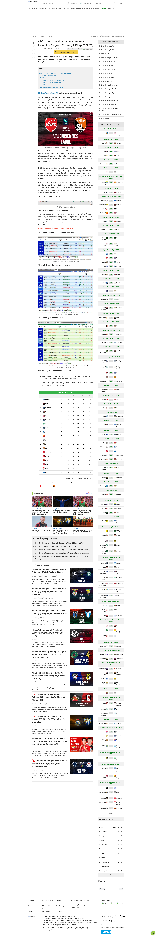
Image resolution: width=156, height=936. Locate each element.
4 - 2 (111, 551)
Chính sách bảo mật (90, 906)
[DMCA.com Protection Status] (106, 933)
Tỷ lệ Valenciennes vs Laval (48, 75)
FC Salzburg (102, 541)
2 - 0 (111, 407)
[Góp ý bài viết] (33, 54)
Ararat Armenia (103, 769)
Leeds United (102, 204)
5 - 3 (111, 626)
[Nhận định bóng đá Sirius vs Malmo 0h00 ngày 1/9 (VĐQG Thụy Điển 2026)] (81, 616)
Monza (104, 508)
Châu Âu (54, 8)
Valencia (118, 143)
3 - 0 (111, 541)
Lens (117, 486)
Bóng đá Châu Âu (47, 906)
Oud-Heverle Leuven (102, 244)
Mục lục (42, 69)
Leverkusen (119, 442)
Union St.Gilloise (103, 351)
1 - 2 (111, 577)
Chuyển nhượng (94, 8)
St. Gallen (103, 630)
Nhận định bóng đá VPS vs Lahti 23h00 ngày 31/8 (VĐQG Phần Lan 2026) (47, 633)
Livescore (59, 911)
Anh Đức (70, 478)
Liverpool (103, 367)
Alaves (104, 434)
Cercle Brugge (104, 238)
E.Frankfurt (119, 459)
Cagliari (104, 151)
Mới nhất (72, 3)
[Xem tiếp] (111, 875)
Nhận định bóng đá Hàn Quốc (109, 97)
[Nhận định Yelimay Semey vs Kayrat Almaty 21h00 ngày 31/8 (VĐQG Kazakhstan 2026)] (81, 657)
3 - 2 (111, 389)
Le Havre (118, 266)
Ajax (104, 626)
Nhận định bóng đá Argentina (108, 93)
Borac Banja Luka (102, 673)
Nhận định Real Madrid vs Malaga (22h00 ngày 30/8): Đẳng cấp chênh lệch (48, 719)
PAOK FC (118, 567)
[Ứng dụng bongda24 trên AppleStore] (120, 903)
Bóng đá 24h (94, 36)
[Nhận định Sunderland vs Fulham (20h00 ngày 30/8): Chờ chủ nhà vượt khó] (81, 700)
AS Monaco (102, 163)
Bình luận (85, 8)
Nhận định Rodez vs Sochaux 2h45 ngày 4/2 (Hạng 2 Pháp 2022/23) (59, 543)
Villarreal (118, 434)
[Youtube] (124, 916)
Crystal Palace (104, 361)
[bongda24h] (29, 8)
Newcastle (119, 381)
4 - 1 (111, 571)
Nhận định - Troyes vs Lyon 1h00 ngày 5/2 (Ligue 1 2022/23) (56, 546)
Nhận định (104, 8)
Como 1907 (119, 342)
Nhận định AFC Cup (105, 118)
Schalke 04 (119, 334)
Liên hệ (105, 921)
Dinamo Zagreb (118, 741)
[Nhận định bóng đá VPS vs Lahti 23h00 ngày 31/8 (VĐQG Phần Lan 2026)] (81, 636)
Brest (104, 258)
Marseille (118, 163)
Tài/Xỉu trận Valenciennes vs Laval (50, 78)
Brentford (118, 204)
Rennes (104, 326)
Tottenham (103, 381)
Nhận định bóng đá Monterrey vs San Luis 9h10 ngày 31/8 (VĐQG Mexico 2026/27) (49, 763)
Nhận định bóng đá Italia (107, 65)
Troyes (118, 262)
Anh (46, 8)
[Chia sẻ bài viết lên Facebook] (33, 42)
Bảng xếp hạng (106, 819)
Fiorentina (103, 504)
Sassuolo (103, 512)
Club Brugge (119, 283)
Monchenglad (119, 455)
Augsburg (103, 334)
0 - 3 (111, 703)
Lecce (104, 192)
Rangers (118, 788)
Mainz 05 (103, 451)
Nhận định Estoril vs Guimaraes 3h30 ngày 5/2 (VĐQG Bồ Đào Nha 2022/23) (62, 550)
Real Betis (119, 477)
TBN (49, 8)
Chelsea (103, 200)
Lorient (104, 262)
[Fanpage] (116, 916)
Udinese (118, 508)
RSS (102, 917)
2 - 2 (111, 424)
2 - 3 (111, 583)
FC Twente (119, 798)
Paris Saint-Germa (119, 425)
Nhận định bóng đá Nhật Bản (108, 100)
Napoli (104, 342)
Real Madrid (49, 726)
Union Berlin (102, 459)
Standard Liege (118, 244)
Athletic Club (119, 172)
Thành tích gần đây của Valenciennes (51, 82)
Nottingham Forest (119, 368)
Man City (118, 361)
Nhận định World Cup (106, 81)
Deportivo (103, 143)
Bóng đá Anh (46, 903)
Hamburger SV (119, 521)
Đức (64, 8)
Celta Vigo (103, 172)
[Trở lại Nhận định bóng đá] (33, 58)
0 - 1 (111, 367)
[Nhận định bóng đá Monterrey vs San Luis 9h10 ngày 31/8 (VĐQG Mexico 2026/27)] (81, 766)
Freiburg (103, 299)
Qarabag (103, 798)
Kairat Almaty (119, 654)
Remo (46, 576)
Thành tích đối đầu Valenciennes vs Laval (52, 80)
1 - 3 (111, 605)
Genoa (118, 155)
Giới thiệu (86, 900)
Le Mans (118, 326)
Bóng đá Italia (46, 911)
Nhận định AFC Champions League (110, 114)
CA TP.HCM (42, 748)
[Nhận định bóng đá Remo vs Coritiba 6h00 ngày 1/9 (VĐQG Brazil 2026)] (81, 575)
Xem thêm (63, 783)
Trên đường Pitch (87, 3)
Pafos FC (103, 589)
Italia (59, 8)
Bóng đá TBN (46, 908)
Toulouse (118, 258)
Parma (118, 229)
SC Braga (118, 668)
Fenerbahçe (119, 731)
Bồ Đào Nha (49, 598)
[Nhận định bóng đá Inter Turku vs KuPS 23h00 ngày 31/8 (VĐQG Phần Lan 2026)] (81, 679)
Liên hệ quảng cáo (89, 908)
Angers (118, 254)
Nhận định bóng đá (48, 93)
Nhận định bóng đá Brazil (107, 89)
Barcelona (103, 693)
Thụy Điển (41, 617)
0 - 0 (111, 595)
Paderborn (119, 451)
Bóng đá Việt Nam (47, 900)
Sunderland (49, 704)
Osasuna (118, 646)
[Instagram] (120, 916)
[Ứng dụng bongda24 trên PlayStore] (113, 903)
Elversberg (103, 442)
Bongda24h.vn (119, 927)
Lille (105, 424)
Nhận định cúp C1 (105, 54)
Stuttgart (118, 399)
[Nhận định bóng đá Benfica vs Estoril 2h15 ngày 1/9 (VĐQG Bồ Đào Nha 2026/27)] (81, 594)
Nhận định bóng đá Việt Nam (108, 58)
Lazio (104, 155)
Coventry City (102, 377)
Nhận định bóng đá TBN (107, 50)
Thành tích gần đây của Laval (48, 84)
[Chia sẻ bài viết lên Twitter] (33, 46)
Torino (117, 512)
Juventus (103, 229)
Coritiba (54, 576)
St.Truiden (119, 307)
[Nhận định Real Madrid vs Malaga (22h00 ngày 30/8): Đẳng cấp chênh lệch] (81, 722)
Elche (117, 389)
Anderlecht (119, 350)
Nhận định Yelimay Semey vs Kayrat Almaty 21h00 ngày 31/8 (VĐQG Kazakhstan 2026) (49, 654)
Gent (104, 283)
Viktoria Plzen (104, 536)
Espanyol (118, 221)
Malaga (41, 726)
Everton (118, 373)
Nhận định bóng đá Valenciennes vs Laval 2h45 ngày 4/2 (55, 73)
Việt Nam (41, 8)
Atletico (118, 274)
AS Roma (118, 192)
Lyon (104, 266)
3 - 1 (111, 672)
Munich (104, 399)
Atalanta (118, 636)
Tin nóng (34, 8)
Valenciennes (46, 486)
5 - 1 (111, 399)
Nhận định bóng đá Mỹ (106, 77)
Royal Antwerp (103, 308)
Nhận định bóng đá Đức (107, 73)
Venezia (118, 407)
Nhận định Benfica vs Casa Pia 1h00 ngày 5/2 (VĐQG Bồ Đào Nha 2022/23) (62, 553)
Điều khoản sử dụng (90, 903)
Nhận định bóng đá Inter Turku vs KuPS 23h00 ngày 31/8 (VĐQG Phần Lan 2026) (48, 676)
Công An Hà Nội (53, 748)
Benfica (41, 598)
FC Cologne (102, 447)
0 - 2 (111, 609)
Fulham (41, 704)
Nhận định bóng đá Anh (107, 46)
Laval (57, 486)
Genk (104, 416)
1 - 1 (111, 792)
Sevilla (104, 274)
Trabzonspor (119, 658)
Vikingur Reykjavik (118, 673)
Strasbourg (103, 486)
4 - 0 (111, 416)
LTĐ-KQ (78, 8)
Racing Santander (103, 390)
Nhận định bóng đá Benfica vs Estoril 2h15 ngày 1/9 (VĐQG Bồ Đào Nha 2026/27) (49, 591)
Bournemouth (102, 373)
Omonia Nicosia (104, 552)
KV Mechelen (119, 467)
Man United (103, 213)
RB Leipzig (103, 455)
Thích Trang (102, 889)
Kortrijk (104, 494)
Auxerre (104, 254)
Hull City (118, 377)
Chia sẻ (121, 889)
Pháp (67, 8)
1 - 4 (111, 361)
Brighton (118, 200)
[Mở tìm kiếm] (113, 3)
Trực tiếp (30, 911)
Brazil (40, 576)
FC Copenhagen (102, 572)
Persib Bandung (103, 183)
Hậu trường (59, 908)
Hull (102, 853)
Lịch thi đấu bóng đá (118, 36)
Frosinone (118, 504)
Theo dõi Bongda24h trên (75, 49)
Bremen (118, 299)
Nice (117, 291)
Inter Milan (119, 151)
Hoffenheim (119, 447)
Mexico (41, 770)
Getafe (118, 713)
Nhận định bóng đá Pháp (107, 61)
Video (110, 8)
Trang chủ (31, 900)
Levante (103, 477)
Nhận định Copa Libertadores (108, 85)
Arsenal (103, 840)
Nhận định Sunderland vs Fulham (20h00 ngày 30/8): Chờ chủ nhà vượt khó (48, 697)
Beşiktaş (118, 545)
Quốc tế (72, 8)
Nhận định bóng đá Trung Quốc (109, 104)
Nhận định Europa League (107, 69)
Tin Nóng (30, 903)
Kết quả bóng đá (105, 36)
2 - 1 (111, 531)
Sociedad (103, 221)
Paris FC (103, 291)
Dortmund (103, 520)
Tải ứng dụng (106, 900)
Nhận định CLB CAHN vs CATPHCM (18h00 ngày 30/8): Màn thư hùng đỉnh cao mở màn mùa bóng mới (49, 741)
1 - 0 (111, 434)
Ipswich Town (119, 213)
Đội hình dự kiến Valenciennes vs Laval (51, 87)
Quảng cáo (114, 921)
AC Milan (103, 407)
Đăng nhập (124, 4)
